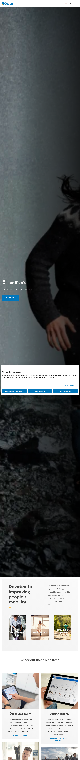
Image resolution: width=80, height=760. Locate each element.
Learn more (10, 298)
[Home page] (7, 3)
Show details (69, 385)
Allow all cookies (65, 391)
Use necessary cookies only (14, 391)
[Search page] (71, 3)
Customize (39, 391)
